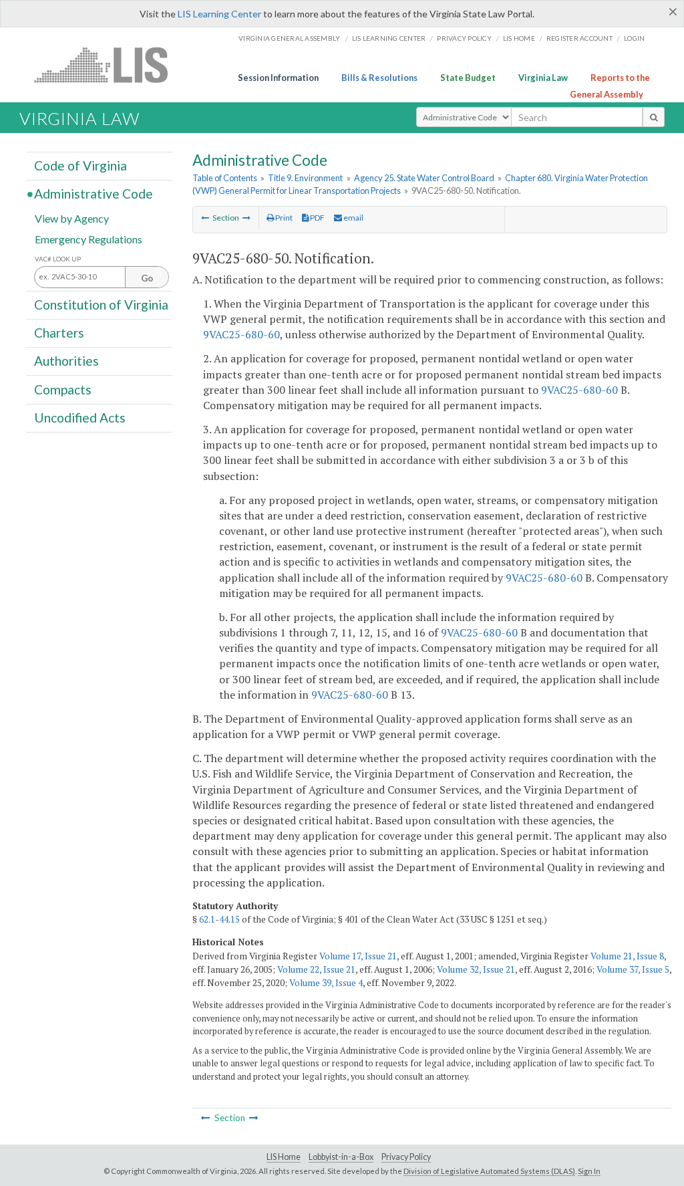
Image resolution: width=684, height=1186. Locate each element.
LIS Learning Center (219, 13)
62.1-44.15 (219, 919)
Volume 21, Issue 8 (627, 956)
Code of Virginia (80, 165)
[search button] (654, 117)
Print (283, 218)
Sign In (589, 1171)
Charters (59, 332)
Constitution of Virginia (101, 304)
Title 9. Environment (305, 177)
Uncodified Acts (80, 417)
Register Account (579, 38)
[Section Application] (246, 218)
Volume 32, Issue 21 (476, 969)
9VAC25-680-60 (241, 334)
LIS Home (284, 1157)
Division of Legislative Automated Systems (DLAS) (489, 1171)
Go (147, 278)
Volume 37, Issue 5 (632, 969)
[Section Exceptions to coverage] (205, 218)
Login (634, 38)
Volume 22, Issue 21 (316, 969)
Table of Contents (224, 177)
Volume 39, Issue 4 (326, 983)
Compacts (63, 388)
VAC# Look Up (58, 259)
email (352, 218)
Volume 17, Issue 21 (358, 956)
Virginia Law (543, 77)
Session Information (278, 77)
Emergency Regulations (88, 238)
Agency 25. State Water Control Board (424, 177)
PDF (317, 218)
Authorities (66, 360)
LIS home (519, 38)
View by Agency (72, 217)
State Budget (468, 77)
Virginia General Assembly (289, 38)
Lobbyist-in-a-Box (341, 1157)
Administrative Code (93, 193)
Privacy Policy (464, 38)
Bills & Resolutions (379, 77)
